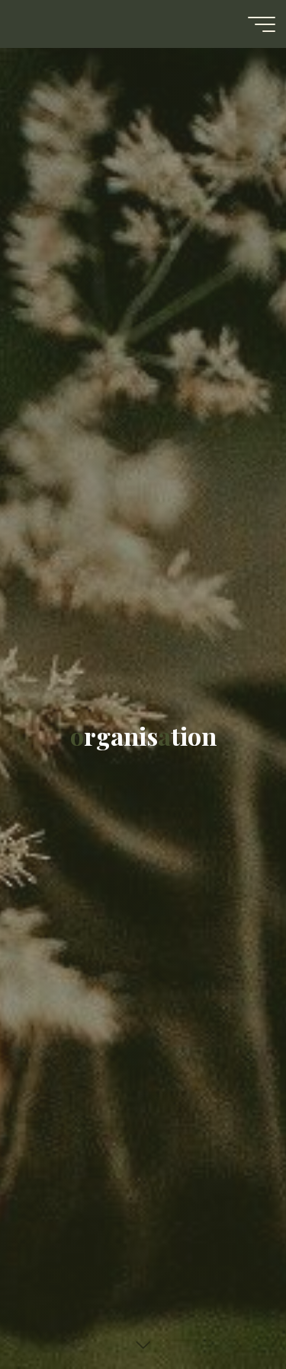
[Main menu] (261, 24)
